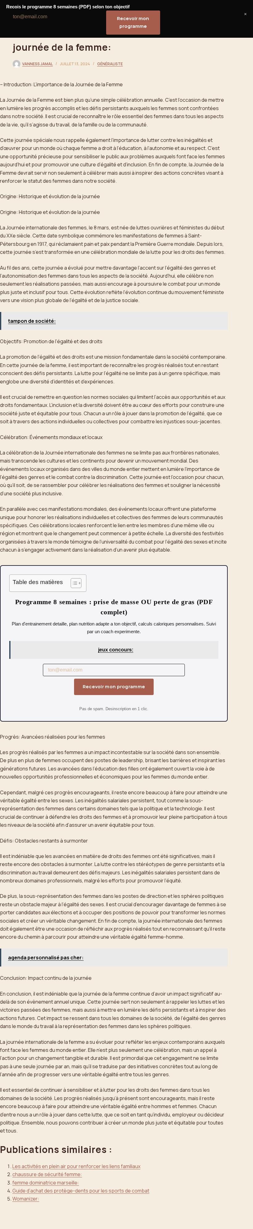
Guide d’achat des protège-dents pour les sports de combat (80, 1190)
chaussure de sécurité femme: (47, 1174)
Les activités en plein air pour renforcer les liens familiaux (76, 1166)
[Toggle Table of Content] (73, 583)
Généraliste (110, 63)
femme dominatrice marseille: (45, 1182)
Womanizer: (25, 1198)
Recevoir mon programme (114, 686)
